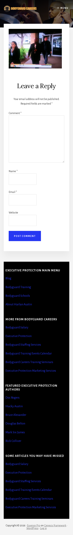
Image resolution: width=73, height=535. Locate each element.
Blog (8, 278)
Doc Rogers (12, 397)
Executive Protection (18, 336)
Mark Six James (15, 432)
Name (13, 171)
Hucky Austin (14, 406)
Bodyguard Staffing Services (23, 344)
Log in (43, 528)
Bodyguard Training (18, 287)
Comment (15, 113)
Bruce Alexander (15, 415)
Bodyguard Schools (17, 295)
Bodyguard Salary (16, 327)
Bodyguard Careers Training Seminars (29, 362)
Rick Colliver (13, 441)
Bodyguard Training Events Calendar (28, 353)
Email (13, 192)
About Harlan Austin (18, 304)
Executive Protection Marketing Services (30, 370)
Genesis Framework (55, 525)
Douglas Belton (15, 423)
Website (13, 212)
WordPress (32, 528)
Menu (64, 8)
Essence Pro (33, 525)
